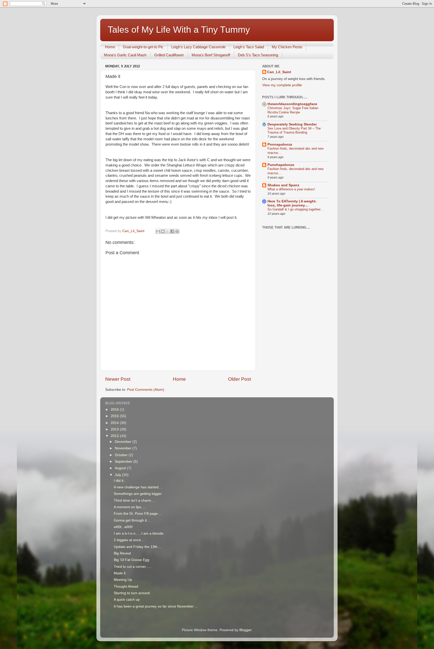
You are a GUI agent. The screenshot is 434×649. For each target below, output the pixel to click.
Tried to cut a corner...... (133, 567)
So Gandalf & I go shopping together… (295, 209)
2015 (115, 416)
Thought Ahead (126, 586)
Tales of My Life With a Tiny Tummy (179, 29)
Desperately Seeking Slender (292, 124)
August (121, 468)
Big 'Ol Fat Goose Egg (131, 560)
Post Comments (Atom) (145, 390)
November (123, 448)
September (124, 461)
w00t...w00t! (123, 527)
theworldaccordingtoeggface (292, 104)
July (118, 475)
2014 (115, 423)
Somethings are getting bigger (138, 494)
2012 (115, 436)
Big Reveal (122, 553)
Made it (120, 573)
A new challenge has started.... (138, 487)
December (123, 442)
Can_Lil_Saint (279, 72)
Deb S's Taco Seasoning (258, 55)
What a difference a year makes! (291, 189)
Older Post (239, 379)
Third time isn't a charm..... (135, 500)
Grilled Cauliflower (169, 55)
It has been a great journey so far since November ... (156, 606)
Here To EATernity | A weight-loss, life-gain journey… (292, 203)
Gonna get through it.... (132, 520)
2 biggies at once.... (129, 540)
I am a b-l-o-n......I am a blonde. (139, 533)
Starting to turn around (132, 593)
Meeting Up (123, 580)
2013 (115, 429)
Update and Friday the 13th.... (137, 547)
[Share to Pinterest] (177, 231)
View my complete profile (282, 85)
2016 (115, 409)
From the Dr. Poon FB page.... (138, 513)
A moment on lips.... (129, 507)
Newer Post (117, 379)
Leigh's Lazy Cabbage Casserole (198, 47)
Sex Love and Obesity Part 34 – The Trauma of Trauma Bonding (294, 130)
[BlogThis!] (162, 231)
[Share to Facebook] (172, 231)
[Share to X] (167, 231)
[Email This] (157, 231)
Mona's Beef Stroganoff (211, 55)
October (122, 455)
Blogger (245, 630)
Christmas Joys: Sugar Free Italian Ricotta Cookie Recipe (292, 110)
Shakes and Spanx (283, 185)
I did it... (120, 481)
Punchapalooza (280, 165)
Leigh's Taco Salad (248, 47)
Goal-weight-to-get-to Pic (143, 47)
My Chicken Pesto (287, 47)
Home (110, 47)
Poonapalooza (279, 144)
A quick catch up (127, 599)
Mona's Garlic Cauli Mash (125, 55)
